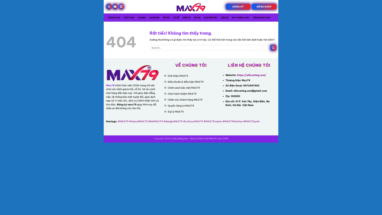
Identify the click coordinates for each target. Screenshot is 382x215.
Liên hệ (224, 17)
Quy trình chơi (240, 17)
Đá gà (197, 17)
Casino (142, 17)
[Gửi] (273, 48)
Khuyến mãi (210, 17)
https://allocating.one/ (251, 75)
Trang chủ (114, 17)
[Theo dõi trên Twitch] (121, 7)
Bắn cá (187, 17)
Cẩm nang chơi (261, 17)
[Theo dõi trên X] (109, 7)
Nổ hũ (166, 17)
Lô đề (176, 17)
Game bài (154, 17)
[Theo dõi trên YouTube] (115, 7)
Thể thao (129, 17)
